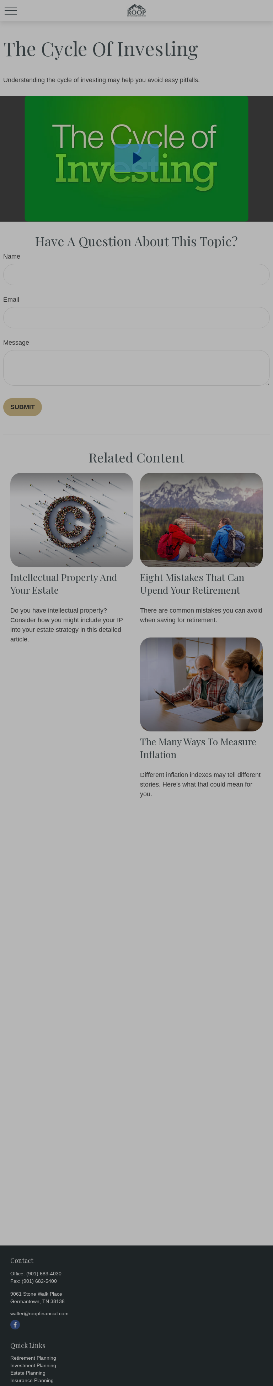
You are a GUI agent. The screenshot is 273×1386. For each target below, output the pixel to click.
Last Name (115, 664)
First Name (30, 664)
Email (22, 702)
